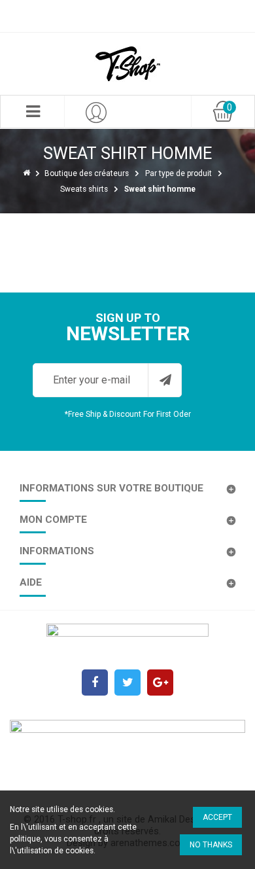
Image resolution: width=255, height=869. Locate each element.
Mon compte (53, 519)
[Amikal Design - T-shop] (127, 64)
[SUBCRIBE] (165, 380)
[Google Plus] (160, 682)
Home (27, 172)
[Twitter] (127, 682)
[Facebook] (95, 682)
